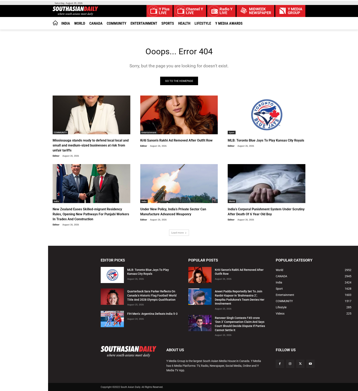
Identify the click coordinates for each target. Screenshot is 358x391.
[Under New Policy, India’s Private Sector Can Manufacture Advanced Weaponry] (179, 183)
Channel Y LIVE (194, 11)
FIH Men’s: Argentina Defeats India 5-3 (152, 313)
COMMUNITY (60, 132)
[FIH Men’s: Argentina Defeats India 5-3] (112, 319)
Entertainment (149, 132)
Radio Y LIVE (226, 11)
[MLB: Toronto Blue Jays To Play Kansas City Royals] (266, 115)
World (232, 201)
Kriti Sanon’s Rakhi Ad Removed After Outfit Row (176, 140)
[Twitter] (300, 364)
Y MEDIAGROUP (295, 11)
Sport (231, 132)
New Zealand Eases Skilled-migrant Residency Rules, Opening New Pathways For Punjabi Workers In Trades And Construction (91, 214)
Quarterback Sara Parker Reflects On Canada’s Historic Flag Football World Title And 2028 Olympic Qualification (152, 295)
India (56, 201)
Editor (56, 155)
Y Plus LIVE (164, 11)
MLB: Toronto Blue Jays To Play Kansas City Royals (266, 140)
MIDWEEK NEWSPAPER (260, 11)
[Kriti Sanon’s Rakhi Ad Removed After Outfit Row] (179, 115)
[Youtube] (310, 364)
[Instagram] (290, 364)
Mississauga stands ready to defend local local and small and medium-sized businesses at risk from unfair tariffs (91, 145)
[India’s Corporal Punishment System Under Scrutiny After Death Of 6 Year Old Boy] (266, 183)
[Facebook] (280, 364)
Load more (177, 232)
